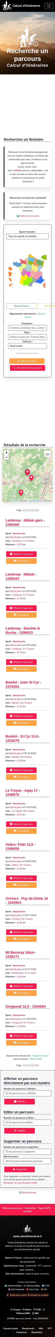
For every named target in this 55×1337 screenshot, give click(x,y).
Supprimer (21, 1169)
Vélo (41, 1328)
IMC (36, 1313)
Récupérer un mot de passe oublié (20, 1182)
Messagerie (22, 561)
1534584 (39, 1006)
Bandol (15, 702)
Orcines (16, 919)
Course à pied (10, 1328)
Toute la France (21, 306)
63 (22, 919)
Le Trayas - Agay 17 (22, 790)
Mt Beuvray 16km (20, 952)
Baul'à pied (15, 537)
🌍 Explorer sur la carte (27, 216)
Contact (27, 1211)
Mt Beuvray (17, 973)
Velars (15, 865)
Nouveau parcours (12, 1208)
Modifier (20, 1130)
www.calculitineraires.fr (27, 1236)
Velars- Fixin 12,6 (19, 844)
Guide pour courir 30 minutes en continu (29, 1295)
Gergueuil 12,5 (17, 1006)
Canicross (21, 1332)
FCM (38, 1309)
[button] (27, 472)
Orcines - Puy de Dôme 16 (27, 898)
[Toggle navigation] (49, 6)
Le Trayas (17, 811)
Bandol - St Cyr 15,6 (22, 736)
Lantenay (16, 540)
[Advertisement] (27, 107)
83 (22, 702)
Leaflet (15, 501)
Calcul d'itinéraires (26, 5)
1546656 (12, 849)
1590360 (12, 525)
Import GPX (44, 1208)
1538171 (12, 957)
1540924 (14, 903)
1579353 (12, 687)
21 (24, 540)
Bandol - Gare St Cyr (22, 682)
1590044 (12, 579)
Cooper (16, 1309)
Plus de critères (28, 361)
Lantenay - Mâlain (20, 574)
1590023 (26, 633)
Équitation (36, 1332)
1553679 (12, 741)
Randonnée (19, 533)
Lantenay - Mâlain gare (24, 520)
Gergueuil (17, 1022)
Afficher (20, 1101)
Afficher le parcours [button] (22, 554)
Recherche (30, 1208)
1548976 (12, 795)
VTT (50, 1328)
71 (26, 973)
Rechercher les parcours (29, 367)
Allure (28, 1309)
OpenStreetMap (35, 501)
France (30, 540)
